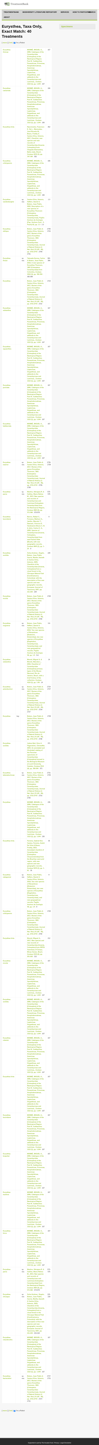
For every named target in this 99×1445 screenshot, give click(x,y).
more (5, 43)
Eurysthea (6, 281)
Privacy (56, 1443)
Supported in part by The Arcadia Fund (40, 1443)
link (10, 43)
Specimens (67, 26)
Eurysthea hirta (8, 127)
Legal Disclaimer (65, 1443)
